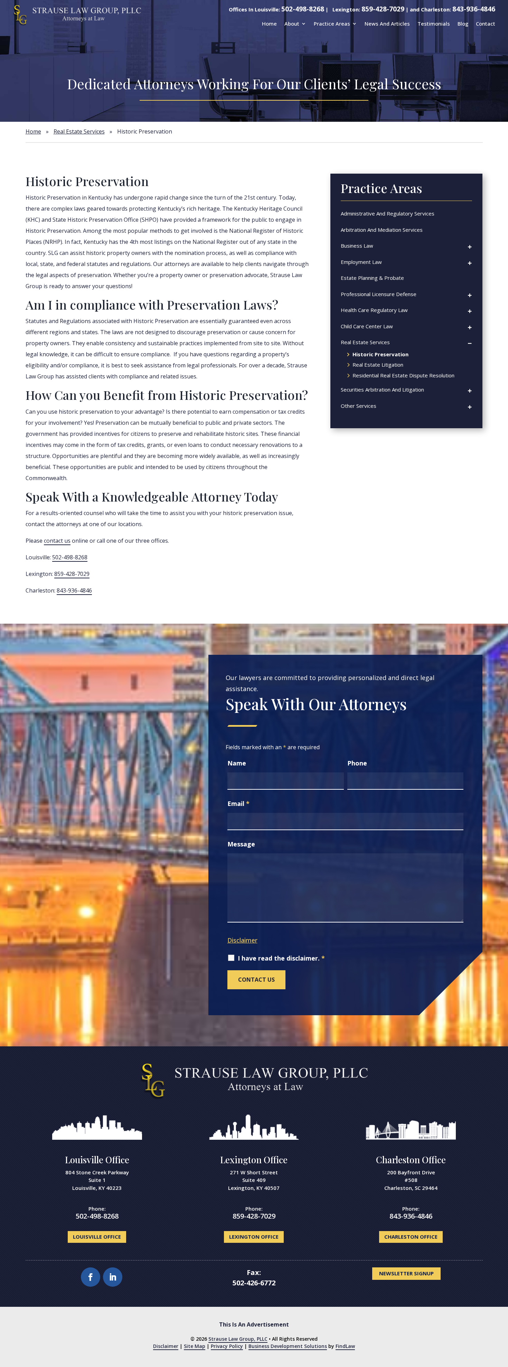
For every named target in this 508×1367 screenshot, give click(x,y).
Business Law (357, 245)
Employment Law (361, 261)
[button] (498, 1357)
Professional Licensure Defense (378, 294)
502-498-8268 (302, 8)
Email (238, 803)
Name (236, 763)
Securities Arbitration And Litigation (382, 389)
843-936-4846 (473, 8)
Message (241, 844)
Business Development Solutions (287, 1346)
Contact (485, 23)
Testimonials (433, 23)
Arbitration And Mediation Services (382, 229)
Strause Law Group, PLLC (237, 1339)
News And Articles (387, 23)
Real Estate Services (365, 342)
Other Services (358, 405)
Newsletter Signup (406, 1273)
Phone (357, 763)
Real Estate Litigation (377, 365)
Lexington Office (254, 1160)
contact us (57, 540)
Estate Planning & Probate (372, 277)
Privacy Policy (227, 1346)
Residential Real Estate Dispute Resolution (403, 376)
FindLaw (345, 1346)
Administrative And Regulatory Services (387, 213)
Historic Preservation (380, 355)
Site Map (194, 1346)
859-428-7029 (382, 8)
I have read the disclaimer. (281, 958)
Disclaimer (242, 940)
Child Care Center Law (367, 326)
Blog (463, 23)
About (291, 23)
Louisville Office (97, 1160)
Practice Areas (332, 23)
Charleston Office (411, 1160)
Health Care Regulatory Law (374, 309)
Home (269, 23)
